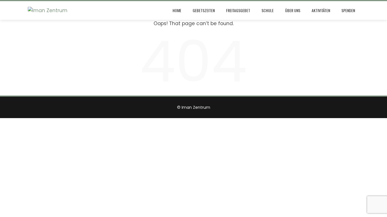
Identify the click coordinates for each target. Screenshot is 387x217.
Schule (267, 10)
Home (177, 10)
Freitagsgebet (238, 10)
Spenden (348, 10)
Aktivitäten (321, 10)
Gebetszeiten (204, 10)
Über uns (292, 10)
